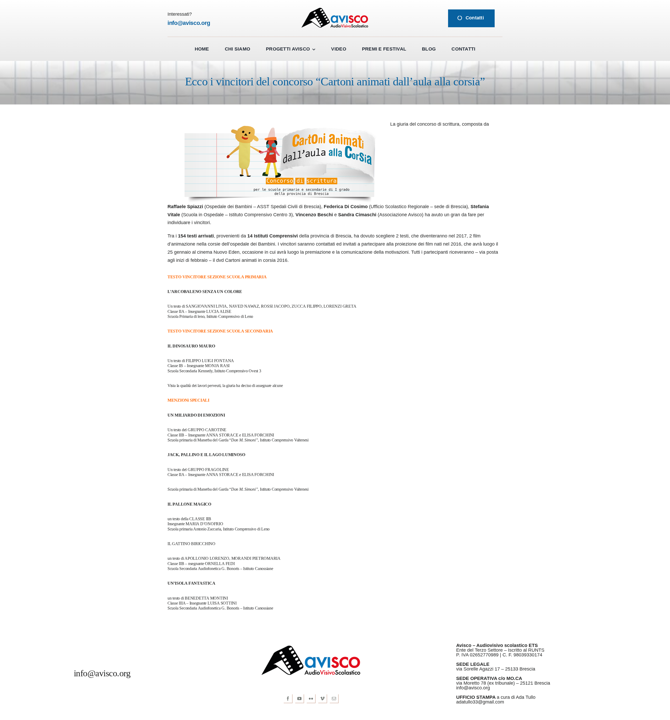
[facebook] (288, 698)
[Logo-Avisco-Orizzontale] (335, 9)
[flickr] (311, 698)
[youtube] (299, 698)
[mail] (334, 698)
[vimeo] (322, 698)
